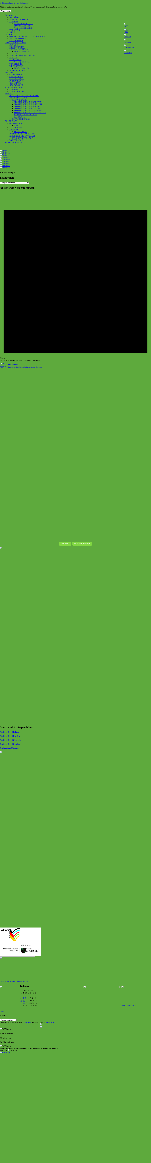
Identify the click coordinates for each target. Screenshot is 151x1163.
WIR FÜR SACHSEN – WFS (25, 115)
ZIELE (12, 32)
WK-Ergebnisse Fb (21, 51)
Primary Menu (5, 11)
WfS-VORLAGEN (16, 140)
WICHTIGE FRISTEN (23, 28)
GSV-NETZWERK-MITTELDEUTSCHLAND (27, 36)
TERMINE (13, 22)
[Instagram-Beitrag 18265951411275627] (18, 402)
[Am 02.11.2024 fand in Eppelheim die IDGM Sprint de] (18, 436)
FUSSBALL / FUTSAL (18, 49)
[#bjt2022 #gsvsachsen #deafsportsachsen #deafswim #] (94, 501)
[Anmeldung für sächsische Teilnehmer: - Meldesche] (56, 407)
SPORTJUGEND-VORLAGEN (21, 138)
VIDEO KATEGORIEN (18, 19)
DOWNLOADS (11, 121)
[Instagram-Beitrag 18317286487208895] (94, 372)
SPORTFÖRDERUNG (18, 100)
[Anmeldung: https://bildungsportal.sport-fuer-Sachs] (18, 377)
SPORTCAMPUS (16, 41)
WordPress (27, 1022)
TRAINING (14, 130)
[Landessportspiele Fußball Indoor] (56, 423)
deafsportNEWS (15, 123)
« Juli (2, 1011)
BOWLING (14, 45)
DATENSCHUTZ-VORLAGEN (22, 134)
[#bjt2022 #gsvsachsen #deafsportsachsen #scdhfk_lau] (56, 500)
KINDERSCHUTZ (16, 91)
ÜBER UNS (9, 15)
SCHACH (13, 58)
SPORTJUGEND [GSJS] (14, 87)
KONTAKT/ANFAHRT (14, 142)
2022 (16, 125)
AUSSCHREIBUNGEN (23, 24)
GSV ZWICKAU (16, 85)
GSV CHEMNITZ (16, 79)
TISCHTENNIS (15, 64)
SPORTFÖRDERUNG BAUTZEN (28, 102)
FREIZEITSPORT (16, 47)
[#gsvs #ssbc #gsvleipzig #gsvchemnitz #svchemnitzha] (94, 387)
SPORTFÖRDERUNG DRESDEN (27, 106)
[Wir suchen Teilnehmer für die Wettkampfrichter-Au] (94, 405)
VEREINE (9, 72)
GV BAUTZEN (15, 75)
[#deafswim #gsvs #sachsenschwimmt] (18, 372)
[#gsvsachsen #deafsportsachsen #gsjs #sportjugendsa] (18, 478)
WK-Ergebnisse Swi (21, 62)
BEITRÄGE (14, 17)
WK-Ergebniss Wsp (21, 68)
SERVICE (9, 94)
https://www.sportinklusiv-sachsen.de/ (14, 981)
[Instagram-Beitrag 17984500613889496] (56, 372)
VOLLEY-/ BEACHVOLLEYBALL (23, 55)
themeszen (50, 1022)
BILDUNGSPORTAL (18, 39)
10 (21, 1001)
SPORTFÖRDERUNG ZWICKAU (28, 111)
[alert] (75, 276)
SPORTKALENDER (22, 26)
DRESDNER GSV (16, 81)
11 (24, 1001)
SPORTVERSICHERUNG (19, 119)
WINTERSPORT (16, 66)
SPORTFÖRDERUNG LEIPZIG (27, 108)
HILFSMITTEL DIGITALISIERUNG (24, 96)
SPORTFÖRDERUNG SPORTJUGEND (30, 113)
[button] (8, 1050)
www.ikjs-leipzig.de (128, 1005)
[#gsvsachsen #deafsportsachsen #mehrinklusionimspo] (94, 440)
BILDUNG (9, 34)
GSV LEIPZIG (15, 83)
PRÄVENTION (20, 132)
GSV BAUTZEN (16, 77)
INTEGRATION (15, 127)
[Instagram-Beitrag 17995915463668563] (56, 376)
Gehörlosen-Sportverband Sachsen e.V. (14, 3)
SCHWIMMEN (15, 60)
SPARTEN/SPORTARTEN (15, 43)
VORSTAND (14, 30)
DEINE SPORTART (17, 70)
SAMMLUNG (19, 117)
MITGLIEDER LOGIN (18, 98)
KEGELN (13, 53)
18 (24, 1003)
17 (21, 1003)
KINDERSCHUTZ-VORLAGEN (22, 136)
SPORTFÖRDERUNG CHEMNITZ (28, 104)
